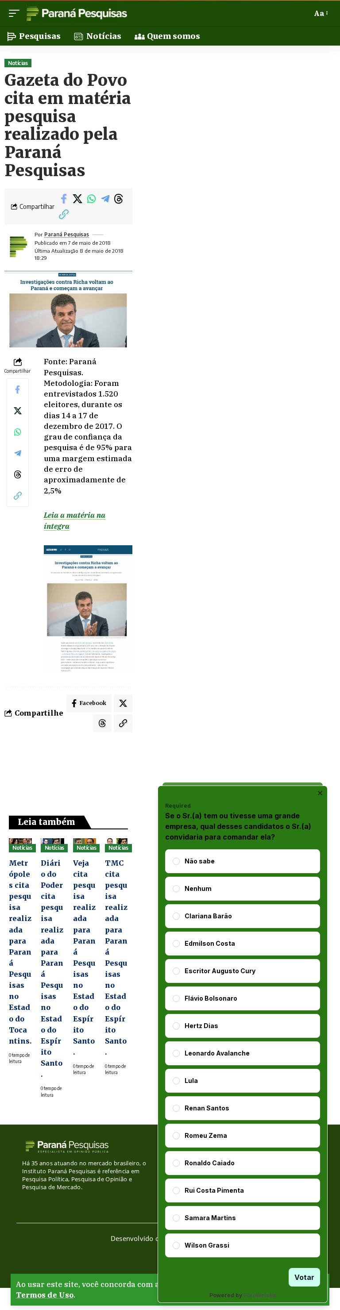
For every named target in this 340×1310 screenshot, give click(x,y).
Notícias (17, 63)
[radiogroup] (242, 1053)
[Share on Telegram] (105, 199)
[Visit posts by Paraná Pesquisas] (17, 246)
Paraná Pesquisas (66, 234)
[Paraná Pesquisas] (76, 13)
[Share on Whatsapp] (91, 199)
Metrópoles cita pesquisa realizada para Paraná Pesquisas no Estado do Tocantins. (20, 952)
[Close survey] (320, 793)
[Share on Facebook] (64, 199)
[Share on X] (77, 199)
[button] (16, 13)
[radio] (176, 861)
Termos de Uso (44, 1295)
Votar (304, 1277)
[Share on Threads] (118, 199)
